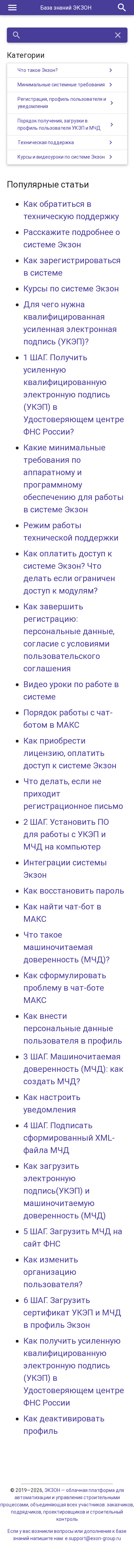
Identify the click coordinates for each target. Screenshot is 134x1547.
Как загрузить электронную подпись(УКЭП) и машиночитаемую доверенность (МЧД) (64, 1190)
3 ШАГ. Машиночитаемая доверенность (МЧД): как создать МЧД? (73, 1069)
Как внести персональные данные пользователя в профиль (72, 1028)
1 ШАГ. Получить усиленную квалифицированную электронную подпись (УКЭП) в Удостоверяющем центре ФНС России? (73, 394)
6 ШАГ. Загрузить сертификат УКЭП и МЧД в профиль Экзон (72, 1312)
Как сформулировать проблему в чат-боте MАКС (64, 987)
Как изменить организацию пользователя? (52, 1272)
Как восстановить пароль (73, 891)
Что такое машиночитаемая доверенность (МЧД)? (66, 947)
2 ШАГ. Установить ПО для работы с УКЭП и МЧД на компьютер (66, 834)
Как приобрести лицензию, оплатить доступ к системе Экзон (69, 753)
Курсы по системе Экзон (71, 289)
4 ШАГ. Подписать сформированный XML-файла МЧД (69, 1137)
